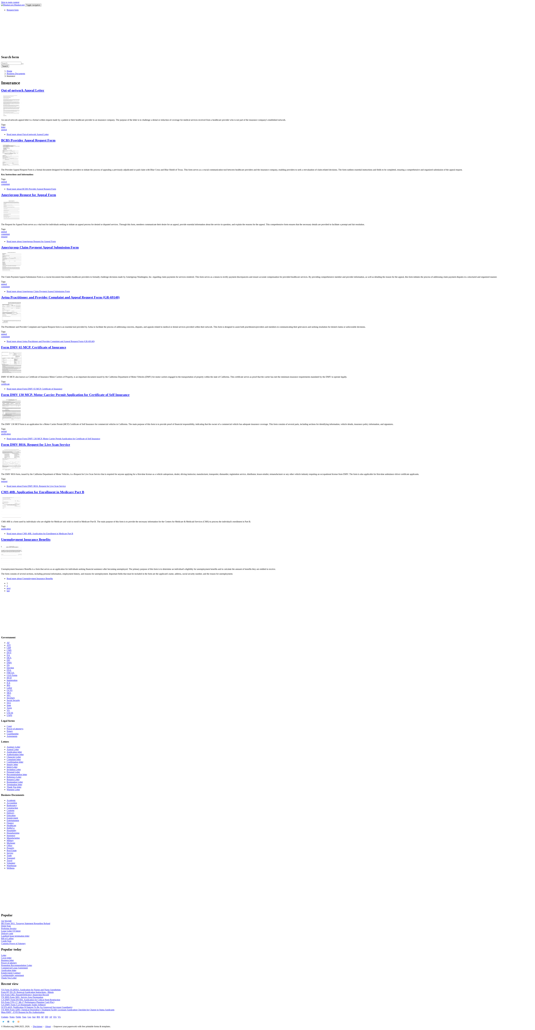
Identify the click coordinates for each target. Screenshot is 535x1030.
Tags (24, 1017)
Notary (10, 731)
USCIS (10, 713)
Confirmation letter (15, 762)
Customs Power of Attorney (13, 943)
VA (8, 710)
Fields (18, 1017)
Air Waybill (6, 921)
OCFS (9, 690)
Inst (34, 1017)
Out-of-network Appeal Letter (22, 90)
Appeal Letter (13, 749)
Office (9, 845)
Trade (9, 855)
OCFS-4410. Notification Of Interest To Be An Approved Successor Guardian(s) (36, 1007)
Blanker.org (19, 5)
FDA (9, 670)
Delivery (10, 813)
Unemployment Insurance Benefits (25, 539)
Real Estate (12, 850)
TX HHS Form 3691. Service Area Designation (22, 997)
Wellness (10, 868)
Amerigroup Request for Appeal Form (28, 195)
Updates (4, 1017)
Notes (12, 1017)
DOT (9, 653)
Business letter (7, 960)
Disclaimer (37, 1026)
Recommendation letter (17, 774)
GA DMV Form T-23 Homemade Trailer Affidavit (23, 1005)
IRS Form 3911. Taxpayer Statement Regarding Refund (25, 923)
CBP (9, 648)
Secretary (11, 698)
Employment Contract (10, 973)
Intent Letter (12, 767)
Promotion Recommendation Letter (16, 965)
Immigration (12, 680)
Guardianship (13, 734)
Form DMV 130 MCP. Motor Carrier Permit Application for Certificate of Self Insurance (65, 395)
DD (8, 660)
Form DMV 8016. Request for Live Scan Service (35, 444)
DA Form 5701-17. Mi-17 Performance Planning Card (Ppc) (27, 1002)
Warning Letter (13, 789)
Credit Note (6, 941)
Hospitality (11, 830)
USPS (9, 715)
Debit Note (6, 926)
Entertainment (13, 820)
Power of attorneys (15, 729)
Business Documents (16, 73)
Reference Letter (14, 777)
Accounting (12, 803)
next (8, 588)
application (6, 434)
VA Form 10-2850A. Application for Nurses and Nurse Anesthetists (31, 990)
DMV (9, 663)
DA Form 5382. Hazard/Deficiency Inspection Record (25, 995)
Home (9, 71)
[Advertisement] (84, 33)
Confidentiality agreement (12, 975)
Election (10, 668)
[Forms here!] (7, 5)
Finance (10, 823)
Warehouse (11, 865)
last (8, 591)
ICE (8, 683)
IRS (8, 685)
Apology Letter (13, 747)
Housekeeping (13, 833)
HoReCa (10, 828)
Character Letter (14, 757)
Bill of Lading (7, 938)
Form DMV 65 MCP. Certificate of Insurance (33, 347)
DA (8, 655)
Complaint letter (14, 759)
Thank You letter (14, 787)
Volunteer (11, 863)
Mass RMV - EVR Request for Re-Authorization (22, 1012)
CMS (9, 650)
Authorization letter (15, 754)
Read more (28, 134)
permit (4, 431)
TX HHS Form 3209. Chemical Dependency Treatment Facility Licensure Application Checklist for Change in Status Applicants (57, 1010)
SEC (9, 695)
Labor (9, 688)
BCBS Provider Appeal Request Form (28, 140)
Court (9, 726)
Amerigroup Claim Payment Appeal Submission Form (40, 247)
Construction (12, 808)
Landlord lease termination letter (15, 936)
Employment (12, 818)
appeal (4, 129)
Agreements (12, 736)
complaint (5, 184)
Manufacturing (13, 838)
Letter (3, 955)
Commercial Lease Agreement (14, 968)
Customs (10, 810)
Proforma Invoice (8, 928)
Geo (29, 1017)
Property (10, 848)
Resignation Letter (15, 782)
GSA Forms (12, 675)
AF (8, 643)
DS (8, 665)
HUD (9, 678)
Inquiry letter (12, 764)
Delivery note (7, 933)
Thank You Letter (9, 978)
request (4, 237)
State (9, 705)
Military (10, 840)
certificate (5, 384)
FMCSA (10, 673)
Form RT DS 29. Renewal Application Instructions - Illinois (27, 992)
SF (42, 1017)
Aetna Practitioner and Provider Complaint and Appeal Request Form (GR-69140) (60, 297)
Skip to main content (10, 2)
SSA (9, 703)
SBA (9, 693)
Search (5, 66)
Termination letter (14, 784)
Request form (13, 10)
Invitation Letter (14, 769)
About (48, 1026)
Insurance (11, 835)
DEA (9, 658)
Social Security (13, 700)
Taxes (9, 708)
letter (3, 127)
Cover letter (6, 958)
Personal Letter (13, 772)
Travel (9, 860)
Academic (11, 800)
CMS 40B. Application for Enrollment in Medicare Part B (42, 492)
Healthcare (11, 825)
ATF (9, 645)
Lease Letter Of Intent (10, 931)
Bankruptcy (12, 805)
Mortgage (11, 843)
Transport (11, 858)
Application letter (14, 752)
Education (11, 815)
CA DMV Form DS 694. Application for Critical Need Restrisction (30, 1000)
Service (10, 853)
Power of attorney (9, 963)
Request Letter (13, 779)
